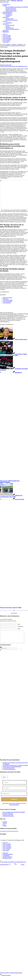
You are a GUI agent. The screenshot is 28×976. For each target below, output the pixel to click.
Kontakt (5, 825)
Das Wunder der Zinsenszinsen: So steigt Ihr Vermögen (15, 765)
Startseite (5, 821)
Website (19, 628)
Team (4, 824)
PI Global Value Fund (8, 813)
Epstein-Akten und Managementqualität (12, 766)
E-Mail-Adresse (21, 626)
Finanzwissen (8, 65)
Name (19, 624)
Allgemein (2, 65)
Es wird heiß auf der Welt (8, 767)
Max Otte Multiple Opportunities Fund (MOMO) (14, 812)
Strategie (5, 823)
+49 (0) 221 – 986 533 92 (17, 0)
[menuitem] (15, 4)
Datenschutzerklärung (14, 804)
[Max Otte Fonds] (4, 2)
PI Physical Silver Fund (8, 816)
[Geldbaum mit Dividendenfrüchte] (13, 66)
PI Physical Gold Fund (8, 814)
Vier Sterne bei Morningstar (9, 769)
